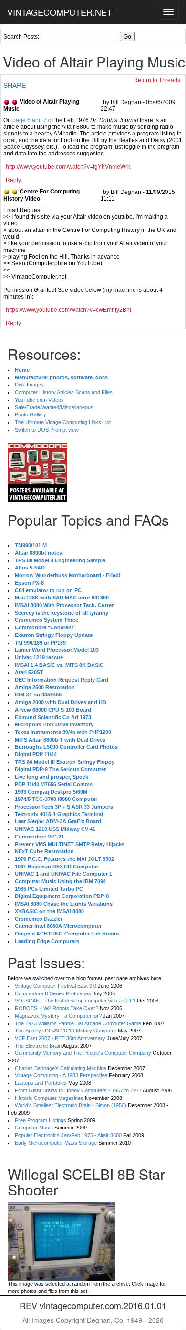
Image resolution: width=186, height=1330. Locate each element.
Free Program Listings (40, 1120)
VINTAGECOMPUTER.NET (59, 12)
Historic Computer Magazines (49, 1098)
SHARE (14, 85)
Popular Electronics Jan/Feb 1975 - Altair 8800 (68, 1135)
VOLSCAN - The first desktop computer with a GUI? (75, 1000)
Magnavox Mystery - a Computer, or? (58, 1016)
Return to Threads (157, 80)
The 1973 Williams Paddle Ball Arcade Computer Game (78, 1023)
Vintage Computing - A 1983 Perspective (61, 1075)
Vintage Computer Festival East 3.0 (55, 986)
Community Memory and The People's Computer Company (83, 1053)
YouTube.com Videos (39, 400)
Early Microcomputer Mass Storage (56, 1143)
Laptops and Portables (41, 1083)
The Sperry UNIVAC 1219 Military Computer (65, 1030)
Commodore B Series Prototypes (53, 993)
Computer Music (34, 1127)
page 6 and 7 (29, 120)
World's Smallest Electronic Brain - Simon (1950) (70, 1105)
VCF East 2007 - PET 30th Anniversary (60, 1038)
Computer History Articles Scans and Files (64, 392)
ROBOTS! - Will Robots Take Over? (56, 1008)
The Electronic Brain (38, 1046)
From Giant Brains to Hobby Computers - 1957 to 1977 (78, 1090)
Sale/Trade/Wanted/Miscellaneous (54, 407)
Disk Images (29, 384)
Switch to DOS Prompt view (47, 430)
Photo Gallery (30, 414)
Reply (13, 180)
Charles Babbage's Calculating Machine (60, 1068)
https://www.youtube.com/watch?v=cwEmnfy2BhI (68, 310)
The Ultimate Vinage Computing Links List (63, 422)
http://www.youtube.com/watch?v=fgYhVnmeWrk (68, 167)
